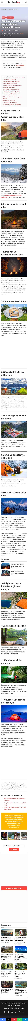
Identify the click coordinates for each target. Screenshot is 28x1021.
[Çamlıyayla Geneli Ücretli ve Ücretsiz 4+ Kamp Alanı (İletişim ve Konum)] (21, 984)
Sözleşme (6, 1008)
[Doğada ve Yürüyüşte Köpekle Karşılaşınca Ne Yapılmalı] (7, 966)
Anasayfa (4, 9)
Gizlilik (11, 1008)
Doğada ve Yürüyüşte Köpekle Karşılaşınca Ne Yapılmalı (7, 973)
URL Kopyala (14, 849)
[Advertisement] (14, 352)
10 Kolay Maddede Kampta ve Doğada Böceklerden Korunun (7, 939)
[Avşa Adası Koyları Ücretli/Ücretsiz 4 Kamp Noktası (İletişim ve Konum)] (21, 949)
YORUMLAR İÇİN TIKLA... (14, 888)
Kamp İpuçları (15, 9)
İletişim (22, 1008)
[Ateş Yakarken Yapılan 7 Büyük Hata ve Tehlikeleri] (5, 566)
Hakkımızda (16, 1008)
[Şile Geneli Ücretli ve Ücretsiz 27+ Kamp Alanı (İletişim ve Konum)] (21, 966)
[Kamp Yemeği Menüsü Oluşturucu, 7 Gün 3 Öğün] (5, 573)
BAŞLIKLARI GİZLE (20, 77)
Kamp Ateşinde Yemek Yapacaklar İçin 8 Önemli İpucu (7, 990)
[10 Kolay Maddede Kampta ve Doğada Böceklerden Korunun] (7, 932)
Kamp (9, 9)
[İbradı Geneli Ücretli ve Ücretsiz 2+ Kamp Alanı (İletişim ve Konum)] (7, 949)
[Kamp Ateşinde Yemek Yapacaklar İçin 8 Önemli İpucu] (7, 984)
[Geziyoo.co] (14, 2)
